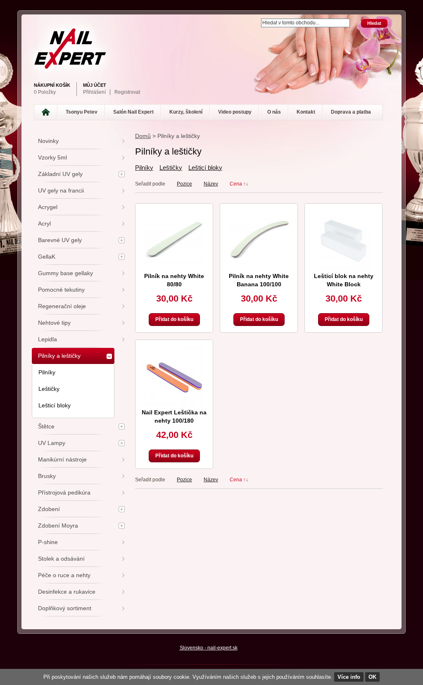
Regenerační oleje (62, 306)
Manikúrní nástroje (62, 459)
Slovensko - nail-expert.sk (209, 648)
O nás (274, 112)
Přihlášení (94, 92)
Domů (143, 136)
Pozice (184, 184)
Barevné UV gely (60, 240)
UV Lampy (51, 443)
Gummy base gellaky (65, 273)
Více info (348, 677)
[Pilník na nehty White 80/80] (174, 241)
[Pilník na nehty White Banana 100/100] (259, 241)
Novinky (48, 141)
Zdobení (49, 509)
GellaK (46, 256)
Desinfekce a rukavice (66, 591)
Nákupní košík (52, 85)
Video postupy (235, 112)
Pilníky (144, 167)
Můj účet (94, 85)
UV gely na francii (61, 190)
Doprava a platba (351, 112)
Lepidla (47, 339)
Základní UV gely (60, 174)
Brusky (47, 476)
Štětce (46, 426)
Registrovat (127, 92)
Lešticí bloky (205, 167)
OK (372, 677)
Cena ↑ (238, 184)
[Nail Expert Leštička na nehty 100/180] (174, 377)
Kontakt (306, 112)
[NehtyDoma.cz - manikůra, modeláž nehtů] (209, 48)
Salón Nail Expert (133, 112)
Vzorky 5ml (52, 157)
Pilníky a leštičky (59, 355)
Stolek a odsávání (61, 558)
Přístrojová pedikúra (64, 492)
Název (211, 184)
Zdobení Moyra (58, 525)
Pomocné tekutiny (61, 289)
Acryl (44, 223)
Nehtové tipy (54, 322)
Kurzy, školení (185, 112)
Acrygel (47, 207)
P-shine (48, 542)
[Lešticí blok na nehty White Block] (344, 241)
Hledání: (256, 19)
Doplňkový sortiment (64, 608)
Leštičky (170, 167)
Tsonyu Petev (81, 112)
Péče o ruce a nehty (64, 575)
